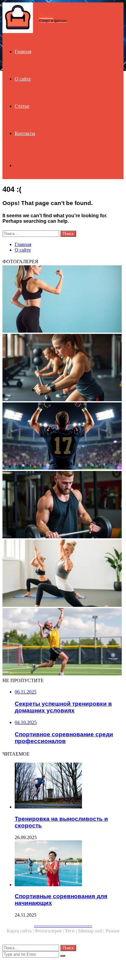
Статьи (22, 106)
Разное (113, 930)
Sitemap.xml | (92, 930)
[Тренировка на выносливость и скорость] (69, 786)
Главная (23, 51)
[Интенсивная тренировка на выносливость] (63, 368)
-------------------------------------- (63, 925)
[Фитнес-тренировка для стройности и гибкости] (63, 574)
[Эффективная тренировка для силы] (63, 505)
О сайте (23, 78)
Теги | (71, 930)
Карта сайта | (21, 930)
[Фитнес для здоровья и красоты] (63, 299)
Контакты (25, 133)
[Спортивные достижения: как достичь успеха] (63, 642)
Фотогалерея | (50, 930)
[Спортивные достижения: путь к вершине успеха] (63, 436)
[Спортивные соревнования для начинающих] (69, 863)
